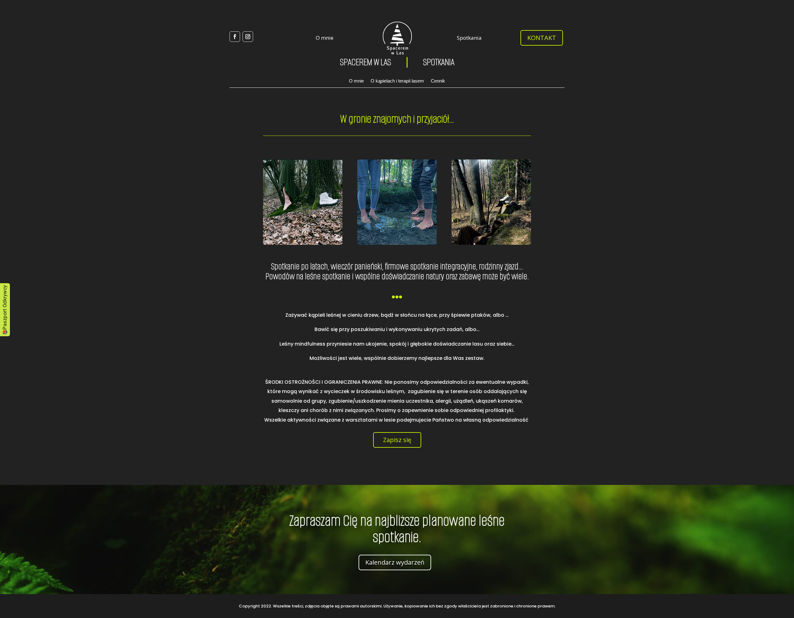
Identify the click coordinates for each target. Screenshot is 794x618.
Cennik (438, 81)
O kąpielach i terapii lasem (397, 81)
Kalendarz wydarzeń (394, 562)
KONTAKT (541, 38)
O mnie (324, 37)
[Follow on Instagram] (248, 36)
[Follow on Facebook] (235, 36)
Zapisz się (397, 440)
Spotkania (469, 37)
